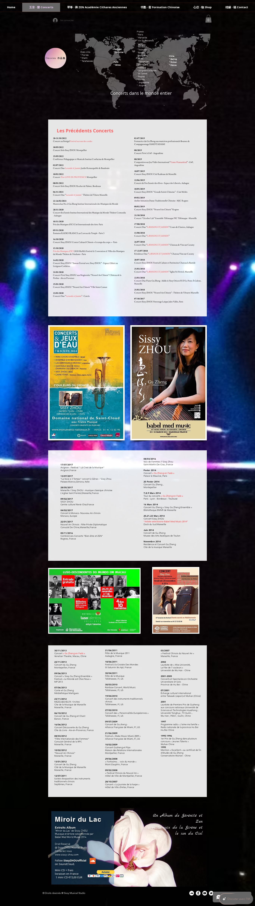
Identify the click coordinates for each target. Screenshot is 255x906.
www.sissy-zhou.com (67, 854)
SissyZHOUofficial (74, 860)
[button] (208, 19)
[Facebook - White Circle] (198, 893)
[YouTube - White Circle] (204, 893)
